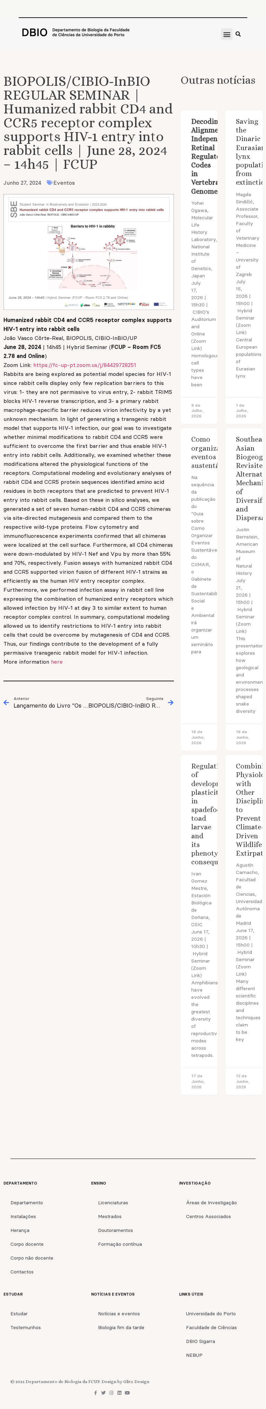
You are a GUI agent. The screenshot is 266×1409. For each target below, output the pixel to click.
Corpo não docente (31, 1258)
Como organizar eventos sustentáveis (211, 452)
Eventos (64, 182)
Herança (19, 1230)
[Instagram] (111, 1393)
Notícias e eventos (119, 1313)
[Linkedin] (119, 1393)
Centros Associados (208, 1216)
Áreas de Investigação (211, 1202)
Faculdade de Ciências (211, 1327)
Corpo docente (27, 1244)
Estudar (19, 1313)
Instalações (23, 1216)
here (57, 661)
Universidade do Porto (211, 1313)
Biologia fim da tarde (121, 1327)
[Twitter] (103, 1393)
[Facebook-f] (95, 1393)
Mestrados (110, 1216)
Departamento (26, 1202)
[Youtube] (127, 1393)
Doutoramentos (115, 1230)
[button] (226, 34)
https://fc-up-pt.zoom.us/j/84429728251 (84, 364)
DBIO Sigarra (200, 1341)
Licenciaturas (113, 1202)
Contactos (22, 1272)
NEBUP (194, 1355)
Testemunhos (25, 1327)
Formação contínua (120, 1244)
